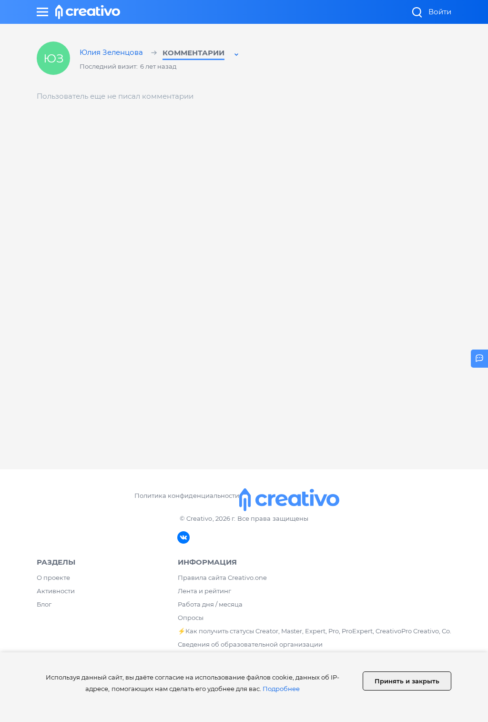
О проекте (53, 577)
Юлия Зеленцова (112, 53)
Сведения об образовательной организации (250, 644)
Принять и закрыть (407, 681)
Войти (439, 11)
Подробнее (281, 688)
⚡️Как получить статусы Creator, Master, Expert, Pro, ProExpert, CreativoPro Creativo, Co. (314, 631)
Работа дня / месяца (210, 604)
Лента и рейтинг (204, 591)
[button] (201, 54)
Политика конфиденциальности (186, 495)
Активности (56, 591)
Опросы (190, 617)
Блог (44, 604)
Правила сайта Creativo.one (222, 577)
